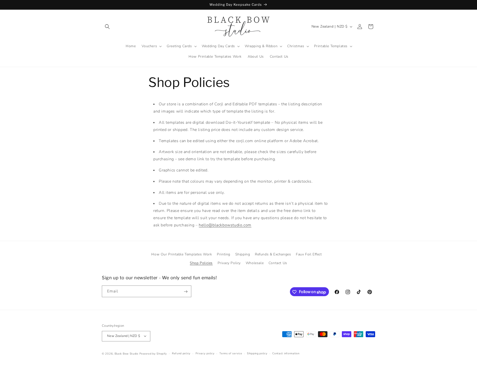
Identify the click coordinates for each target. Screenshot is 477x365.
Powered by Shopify (153, 353)
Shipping (242, 254)
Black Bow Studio (126, 353)
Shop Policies (201, 263)
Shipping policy (257, 353)
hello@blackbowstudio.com (225, 225)
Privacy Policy (229, 263)
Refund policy (181, 353)
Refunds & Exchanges (273, 254)
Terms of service (230, 353)
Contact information (285, 353)
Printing (223, 254)
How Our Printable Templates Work (181, 254)
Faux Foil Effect (309, 254)
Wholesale (255, 263)
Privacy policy (205, 353)
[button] (107, 26)
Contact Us (278, 263)
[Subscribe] (185, 291)
